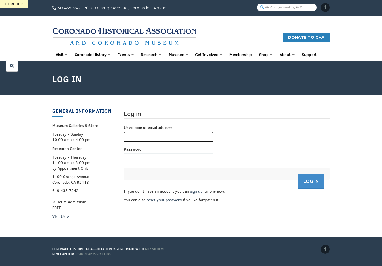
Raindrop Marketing (94, 253)
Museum (177, 54)
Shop (264, 54)
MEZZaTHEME (155, 249)
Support (309, 54)
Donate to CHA (306, 37)
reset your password (164, 199)
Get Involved (207, 54)
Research (149, 54)
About (286, 54)
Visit (60, 54)
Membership (240, 54)
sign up (196, 191)
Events (124, 54)
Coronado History (91, 54)
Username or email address (148, 127)
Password (133, 149)
